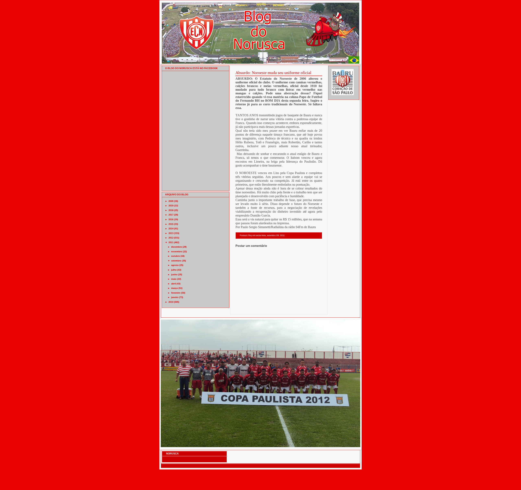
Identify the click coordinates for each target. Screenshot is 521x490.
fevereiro (176, 293)
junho (174, 274)
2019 (171, 205)
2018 (171, 210)
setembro (176, 260)
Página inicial (279, 309)
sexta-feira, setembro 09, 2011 (270, 235)
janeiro (174, 297)
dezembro (176, 247)
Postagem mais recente (246, 309)
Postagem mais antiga (311, 309)
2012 (171, 237)
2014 (171, 228)
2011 (171, 242)
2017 (171, 214)
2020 (171, 201)
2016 (171, 219)
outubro (175, 256)
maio (173, 279)
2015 (171, 224)
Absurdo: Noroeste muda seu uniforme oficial (273, 72)
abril (173, 283)
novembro (176, 251)
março (174, 288)
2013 (171, 233)
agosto (175, 265)
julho (174, 270)
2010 (171, 302)
